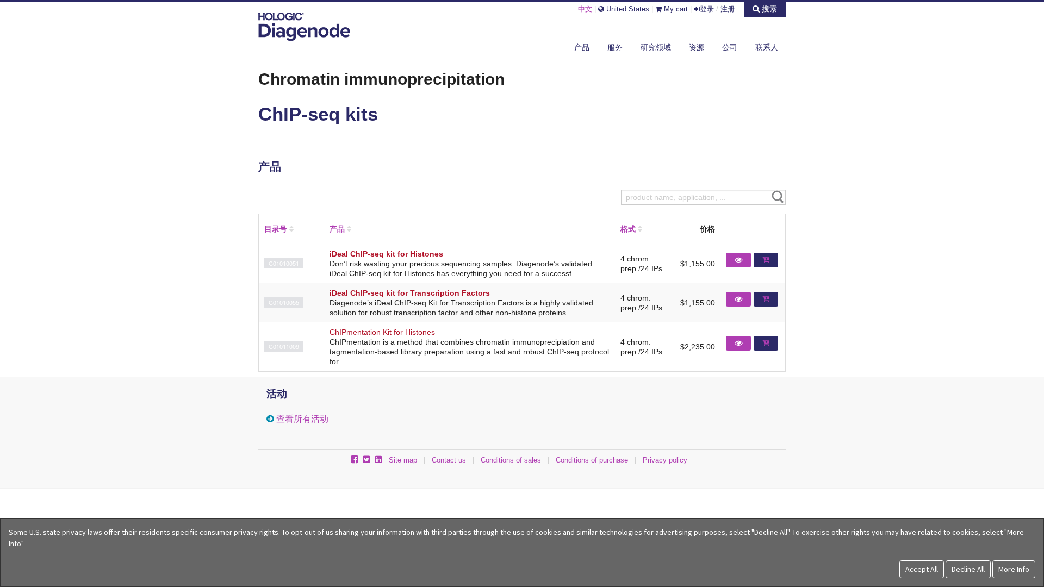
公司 (729, 47)
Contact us (449, 460)
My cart (675, 9)
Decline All (968, 569)
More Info (1013, 569)
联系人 (766, 47)
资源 (696, 47)
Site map (403, 460)
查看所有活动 (302, 418)
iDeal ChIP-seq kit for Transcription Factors (410, 293)
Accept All (921, 569)
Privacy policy (665, 460)
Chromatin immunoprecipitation (381, 79)
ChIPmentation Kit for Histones (382, 332)
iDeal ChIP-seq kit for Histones (386, 253)
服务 (615, 47)
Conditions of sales (511, 460)
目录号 (275, 228)
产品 (581, 47)
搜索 (768, 8)
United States (626, 9)
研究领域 (656, 47)
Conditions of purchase (592, 460)
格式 (628, 228)
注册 (727, 9)
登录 (707, 9)
